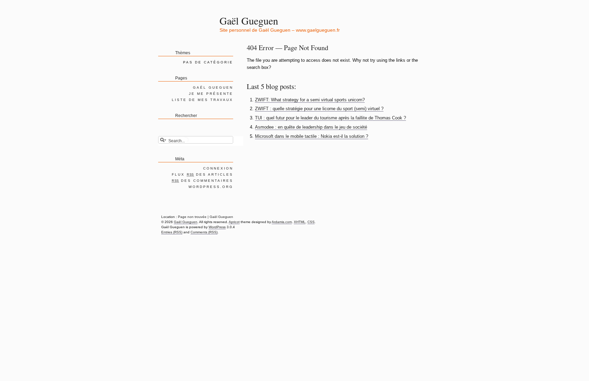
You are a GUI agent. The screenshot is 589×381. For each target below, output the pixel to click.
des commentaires (202, 180)
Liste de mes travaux (202, 100)
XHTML (299, 222)
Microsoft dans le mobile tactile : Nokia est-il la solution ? (311, 136)
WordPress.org (210, 187)
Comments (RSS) (204, 232)
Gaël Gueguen (249, 20)
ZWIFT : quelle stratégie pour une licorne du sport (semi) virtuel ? (319, 108)
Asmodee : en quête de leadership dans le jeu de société (311, 127)
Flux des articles (202, 174)
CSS (311, 222)
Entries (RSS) (171, 232)
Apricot (234, 222)
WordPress (217, 227)
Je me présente (211, 94)
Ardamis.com (282, 222)
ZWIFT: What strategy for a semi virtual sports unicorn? (310, 99)
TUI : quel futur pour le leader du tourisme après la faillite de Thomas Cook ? (330, 117)
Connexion (218, 168)
